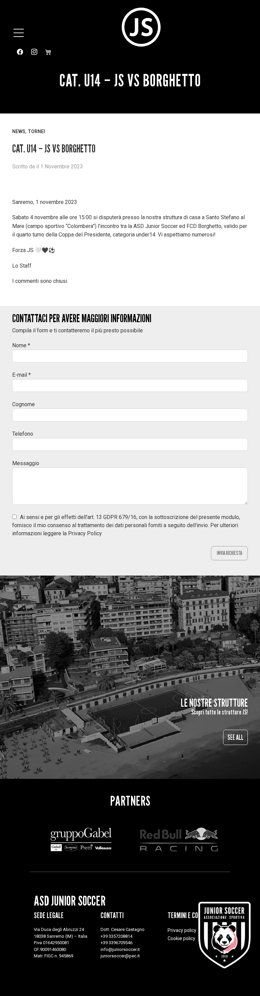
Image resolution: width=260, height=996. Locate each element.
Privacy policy (182, 930)
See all (235, 737)
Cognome (23, 404)
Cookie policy (181, 938)
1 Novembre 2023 (61, 166)
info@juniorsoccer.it (120, 949)
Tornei (36, 131)
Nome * (21, 345)
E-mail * (21, 375)
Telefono (22, 434)
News (18, 131)
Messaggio (25, 463)
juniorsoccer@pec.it (120, 955)
